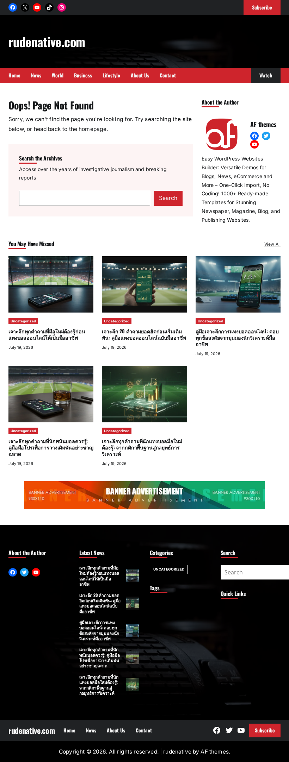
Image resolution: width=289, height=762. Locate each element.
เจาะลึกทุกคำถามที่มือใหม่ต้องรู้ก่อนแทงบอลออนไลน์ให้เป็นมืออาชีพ (46, 334)
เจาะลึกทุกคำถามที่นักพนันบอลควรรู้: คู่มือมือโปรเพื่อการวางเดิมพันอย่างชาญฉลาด (50, 447)
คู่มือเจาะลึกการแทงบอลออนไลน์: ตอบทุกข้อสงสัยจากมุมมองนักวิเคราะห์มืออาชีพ (237, 337)
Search (168, 198)
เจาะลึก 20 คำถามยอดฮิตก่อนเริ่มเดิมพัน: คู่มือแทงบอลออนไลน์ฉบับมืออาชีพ (144, 334)
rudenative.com (46, 41)
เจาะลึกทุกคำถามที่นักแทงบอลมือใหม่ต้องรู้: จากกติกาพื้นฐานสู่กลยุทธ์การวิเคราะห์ (142, 447)
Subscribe (265, 730)
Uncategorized (23, 321)
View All (272, 244)
